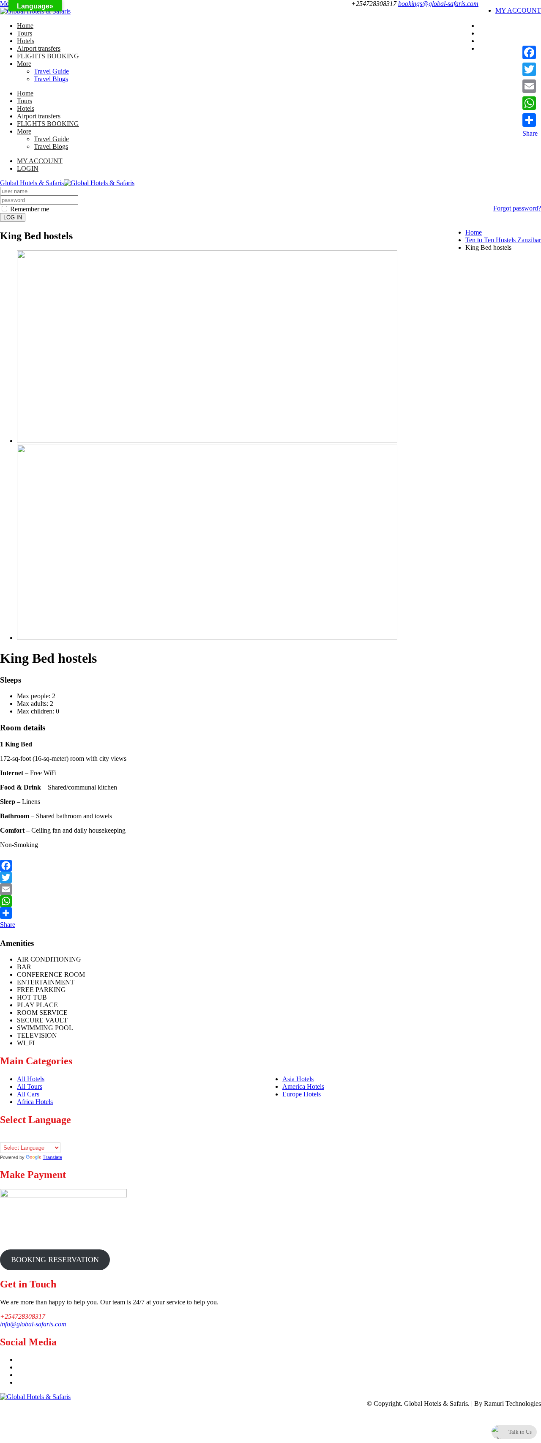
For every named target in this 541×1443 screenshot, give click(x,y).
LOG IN (12, 217)
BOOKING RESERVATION (55, 1259)
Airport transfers (38, 48)
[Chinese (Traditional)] (12, 1137)
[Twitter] (270, 877)
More (24, 63)
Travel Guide (51, 71)
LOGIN (27, 168)
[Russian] (46, 1137)
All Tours (29, 1086)
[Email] (270, 889)
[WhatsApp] (270, 901)
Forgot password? (517, 208)
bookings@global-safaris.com (438, 3)
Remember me (28, 209)
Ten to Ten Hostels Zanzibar (503, 239)
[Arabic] (4, 1137)
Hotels (25, 40)
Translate (52, 1157)
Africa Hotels (35, 1101)
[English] (21, 1137)
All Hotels (30, 1078)
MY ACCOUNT (518, 10)
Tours (24, 33)
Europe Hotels (301, 1094)
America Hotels (303, 1086)
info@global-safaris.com (33, 1324)
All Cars (28, 1094)
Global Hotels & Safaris (32, 182)
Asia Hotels (298, 1078)
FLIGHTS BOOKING (48, 56)
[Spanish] (54, 1137)
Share (7, 924)
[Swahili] (63, 1137)
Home (25, 25)
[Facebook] (270, 863)
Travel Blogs (51, 78)
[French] (29, 1137)
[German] (37, 1137)
